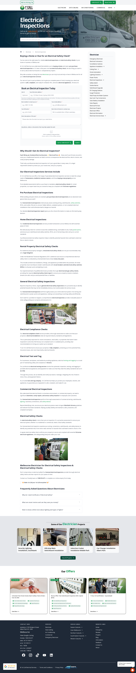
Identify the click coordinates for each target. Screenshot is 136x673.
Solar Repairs (94, 103)
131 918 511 (27, 643)
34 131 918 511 (28, 640)
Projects (98, 635)
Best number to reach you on (29, 102)
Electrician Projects (95, 108)
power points (77, 230)
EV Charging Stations (96, 90)
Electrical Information (96, 113)
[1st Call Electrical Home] (26, 8)
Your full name (25, 109)
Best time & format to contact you (61, 109)
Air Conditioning (87, 8)
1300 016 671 (95, 2)
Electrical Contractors (96, 61)
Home (97, 627)
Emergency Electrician (96, 59)
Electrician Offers (95, 111)
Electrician (62, 8)
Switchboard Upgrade (96, 88)
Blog (97, 637)
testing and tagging (70, 360)
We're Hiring (26, 2)
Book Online (108, 2)
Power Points (94, 77)
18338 (25, 646)
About (97, 647)
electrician (46, 74)
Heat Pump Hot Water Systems (99, 95)
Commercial (101, 8)
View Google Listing (27, 635)
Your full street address (36, 92)
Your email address (57, 102)
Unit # (23, 92)
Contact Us (99, 645)
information (99, 640)
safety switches (75, 203)
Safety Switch (94, 83)
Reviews (98, 632)
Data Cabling (73, 8)
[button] (51, 133)
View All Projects (67, 558)
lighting (22, 401)
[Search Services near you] (61, 39)
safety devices (46, 401)
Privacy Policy (59, 667)
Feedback (98, 642)
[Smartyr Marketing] (71, 667)
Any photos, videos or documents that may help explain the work (38, 127)
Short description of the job (29, 116)
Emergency (99, 630)
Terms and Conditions (46, 667)
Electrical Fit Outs (95, 106)
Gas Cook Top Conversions (98, 98)
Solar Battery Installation (97, 100)
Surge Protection (95, 93)
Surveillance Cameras (96, 64)
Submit (77, 143)
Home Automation (95, 72)
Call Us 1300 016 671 (63, 143)
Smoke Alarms (94, 85)
